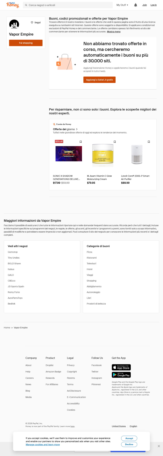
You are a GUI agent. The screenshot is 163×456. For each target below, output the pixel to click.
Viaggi (90, 275)
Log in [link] (154, 5)
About (28, 365)
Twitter (95, 371)
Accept (129, 438)
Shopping (91, 280)
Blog (27, 390)
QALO (11, 275)
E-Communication (76, 397)
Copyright (72, 371)
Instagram (97, 378)
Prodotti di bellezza (96, 303)
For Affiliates (52, 384)
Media (28, 397)
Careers (29, 378)
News (28, 384)
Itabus (11, 269)
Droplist (49, 365)
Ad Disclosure (74, 390)
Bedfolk (11, 303)
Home (7, 327)
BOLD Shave (14, 263)
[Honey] (12, 5)
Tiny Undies (13, 257)
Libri (89, 298)
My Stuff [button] (121, 5)
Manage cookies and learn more (43, 444)
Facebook (97, 365)
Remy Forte (14, 292)
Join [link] (144, 5)
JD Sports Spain (16, 286)
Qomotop (13, 252)
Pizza (89, 252)
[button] (124, 426)
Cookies (71, 409)
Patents (71, 378)
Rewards (50, 378)
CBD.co (11, 280)
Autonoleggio (93, 292)
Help (27, 371)
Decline (129, 444)
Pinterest (96, 384)
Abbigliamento (94, 286)
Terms (70, 384)
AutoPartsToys (15, 298)
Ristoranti (92, 257)
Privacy (70, 365)
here (72, 426)
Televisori (91, 263)
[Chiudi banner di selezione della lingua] (158, 446)
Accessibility (73, 403)
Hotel (89, 269)
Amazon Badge (53, 371)
